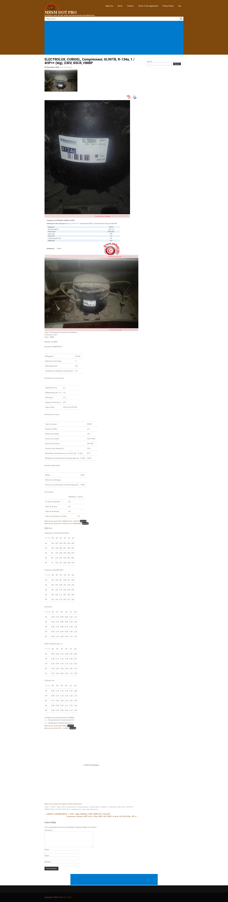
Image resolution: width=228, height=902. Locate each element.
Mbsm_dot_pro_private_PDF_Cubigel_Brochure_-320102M (62, 521)
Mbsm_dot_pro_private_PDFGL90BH (55, 725)
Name (47, 849)
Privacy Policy (168, 6)
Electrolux (121, 807)
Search (149, 61)
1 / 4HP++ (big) (54, 807)
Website (48, 862)
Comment (49, 830)
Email (47, 856)
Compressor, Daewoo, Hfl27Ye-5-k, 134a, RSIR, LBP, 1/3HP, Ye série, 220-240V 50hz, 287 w (102, 816)
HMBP (47, 809)
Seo (179, 6)
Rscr (68, 809)
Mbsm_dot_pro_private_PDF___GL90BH (56, 728)
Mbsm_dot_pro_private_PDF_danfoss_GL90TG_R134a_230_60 (63, 804)
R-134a (58, 809)
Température (76, 809)
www (83, 809)
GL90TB (129, 807)
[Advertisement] (114, 37)
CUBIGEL (103, 807)
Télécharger (83, 521)
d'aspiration (112, 807)
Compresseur (71, 807)
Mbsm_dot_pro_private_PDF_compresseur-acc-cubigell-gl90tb (63, 523)
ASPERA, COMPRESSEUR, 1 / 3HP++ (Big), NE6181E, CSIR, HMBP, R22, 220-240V (77, 814)
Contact (130, 6)
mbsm (52, 809)
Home (120, 6)
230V (63, 807)
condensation (94, 807)
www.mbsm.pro (92, 809)
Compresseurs (82, 807)
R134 (64, 809)
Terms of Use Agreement (148, 6)
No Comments (66, 67)
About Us (109, 6)
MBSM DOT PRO (64, 897)
